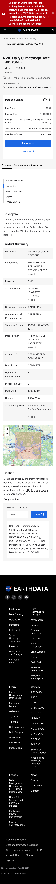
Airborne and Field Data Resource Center (37, 762)
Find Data (16, 38)
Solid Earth (36, 662)
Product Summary (14, 191)
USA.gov (10, 860)
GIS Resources (16, 737)
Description (11, 186)
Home (6, 38)
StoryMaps (14, 742)
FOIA (39, 850)
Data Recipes (16, 732)
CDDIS (34, 702)
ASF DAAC (36, 692)
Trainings (13, 716)
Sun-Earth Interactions (37, 669)
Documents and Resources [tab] (28, 165)
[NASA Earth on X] (20, 597)
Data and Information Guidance (22, 844)
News (34, 775)
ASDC (34, 697)
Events (34, 780)
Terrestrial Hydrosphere (37, 677)
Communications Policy (18, 850)
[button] (46, 123)
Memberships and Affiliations (16, 823)
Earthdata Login (14, 661)
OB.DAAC (35, 739)
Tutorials (13, 721)
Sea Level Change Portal (38, 751)
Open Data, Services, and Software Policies (16, 801)
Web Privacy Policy (16, 839)
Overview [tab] (7, 165)
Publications (15, 747)
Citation (9, 196)
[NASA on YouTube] (26, 597)
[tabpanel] (28, 370)
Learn (12, 687)
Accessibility (12, 855)
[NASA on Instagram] (13, 597)
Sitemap (30, 855)
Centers (35, 687)
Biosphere (36, 625)
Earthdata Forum (14, 704)
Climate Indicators (36, 632)
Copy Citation (13, 202)
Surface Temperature (39, 409)
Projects (13, 646)
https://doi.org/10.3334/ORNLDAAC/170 (31, 78)
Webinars (14, 711)
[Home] (30, 30)
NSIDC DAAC (37, 728)
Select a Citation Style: (17, 507)
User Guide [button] (27, 151)
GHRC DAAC (37, 707)
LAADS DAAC (38, 723)
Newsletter (36, 785)
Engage (13, 775)
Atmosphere (37, 619)
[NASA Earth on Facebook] (7, 597)
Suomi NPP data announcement (25, 23)
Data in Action (16, 726)
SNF (30, 281)
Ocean (34, 657)
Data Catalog (30, 38)
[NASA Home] (20, 30)
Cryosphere (37, 638)
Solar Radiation (36, 405)
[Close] (53, 13)
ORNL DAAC (37, 733)
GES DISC (36, 713)
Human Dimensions (37, 645)
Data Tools (14, 619)
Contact (35, 790)
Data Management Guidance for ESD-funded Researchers (16, 786)
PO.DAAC (35, 744)
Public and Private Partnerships (15, 814)
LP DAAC (35, 718)
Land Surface (38, 651)
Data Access (28, 143)
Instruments (15, 630)
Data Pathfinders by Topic (37, 612)
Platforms (14, 624)
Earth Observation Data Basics (15, 695)
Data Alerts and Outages (15, 653)
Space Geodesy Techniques (15, 638)
